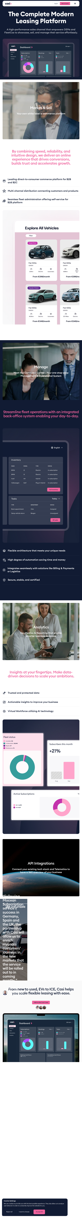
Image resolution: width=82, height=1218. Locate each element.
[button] (75, 4)
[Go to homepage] (8, 3)
